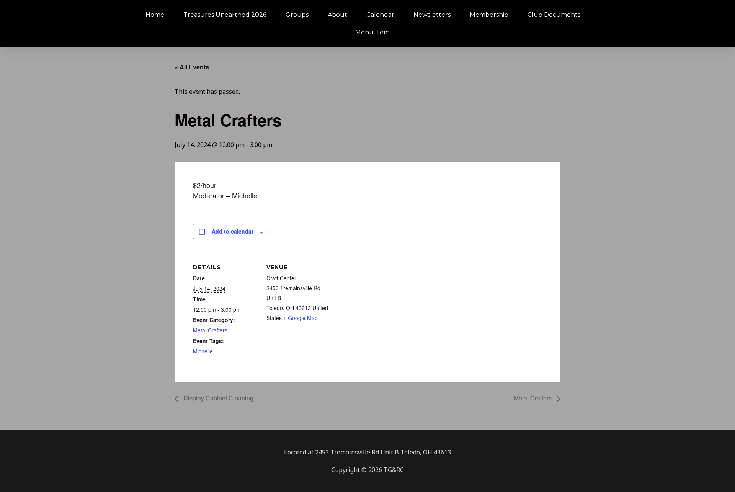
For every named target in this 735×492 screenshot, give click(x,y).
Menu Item (372, 32)
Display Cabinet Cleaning (217, 398)
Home (154, 14)
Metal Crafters (210, 330)
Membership (489, 14)
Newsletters (432, 14)
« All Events (192, 66)
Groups (297, 14)
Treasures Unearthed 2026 (224, 14)
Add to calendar (232, 231)
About (337, 14)
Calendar (380, 14)
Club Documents (554, 14)
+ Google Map (300, 318)
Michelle (203, 351)
